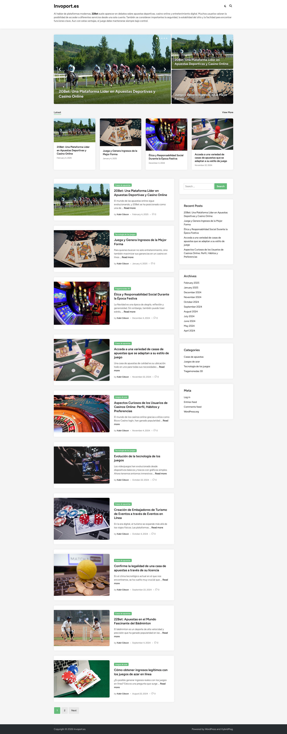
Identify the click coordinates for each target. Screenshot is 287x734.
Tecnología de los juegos (125, 234)
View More (227, 112)
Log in (187, 397)
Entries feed (190, 402)
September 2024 (193, 306)
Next (74, 710)
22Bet (95, 13)
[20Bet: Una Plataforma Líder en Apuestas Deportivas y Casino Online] (112, 69)
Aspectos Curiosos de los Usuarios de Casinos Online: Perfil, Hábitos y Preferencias (141, 407)
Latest (57, 112)
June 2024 (189, 321)
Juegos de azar (121, 397)
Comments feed (192, 406)
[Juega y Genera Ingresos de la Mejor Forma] (202, 87)
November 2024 (192, 297)
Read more (130, 208)
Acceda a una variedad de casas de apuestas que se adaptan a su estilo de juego (211, 157)
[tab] (57, 112)
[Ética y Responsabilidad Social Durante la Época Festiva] (166, 134)
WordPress (210, 729)
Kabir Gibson (123, 214)
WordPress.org (191, 411)
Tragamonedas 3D (122, 289)
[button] (157, 38)
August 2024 (191, 311)
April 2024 (189, 330)
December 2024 (192, 292)
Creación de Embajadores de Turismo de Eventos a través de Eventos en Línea (140, 514)
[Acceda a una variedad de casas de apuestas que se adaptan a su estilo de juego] (212, 134)
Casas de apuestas (122, 185)
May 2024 (189, 325)
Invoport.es (66, 6)
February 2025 (191, 282)
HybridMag (227, 729)
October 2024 (191, 302)
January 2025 (191, 287)
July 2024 (189, 316)
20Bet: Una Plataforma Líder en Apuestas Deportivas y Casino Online (73, 150)
